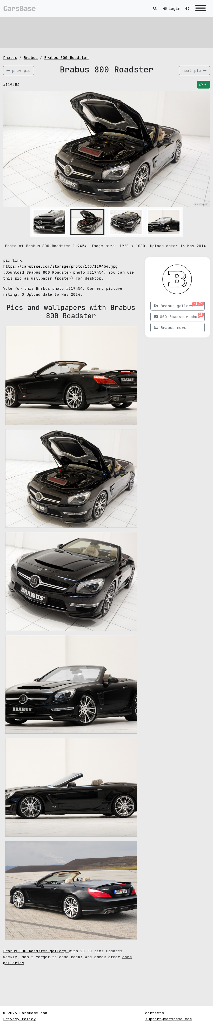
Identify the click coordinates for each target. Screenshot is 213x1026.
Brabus (31, 57)
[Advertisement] (106, 32)
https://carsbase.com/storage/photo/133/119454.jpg (60, 266)
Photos (10, 57)
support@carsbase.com (168, 1018)
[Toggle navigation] (200, 8)
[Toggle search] (155, 8)
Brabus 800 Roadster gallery (36, 950)
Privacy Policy (19, 1018)
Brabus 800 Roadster (66, 57)
